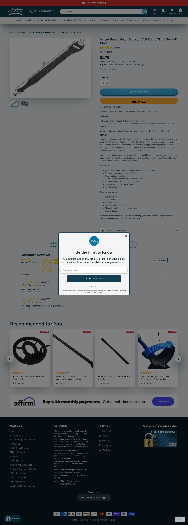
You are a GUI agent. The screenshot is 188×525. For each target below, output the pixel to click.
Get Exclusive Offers (94, 279)
